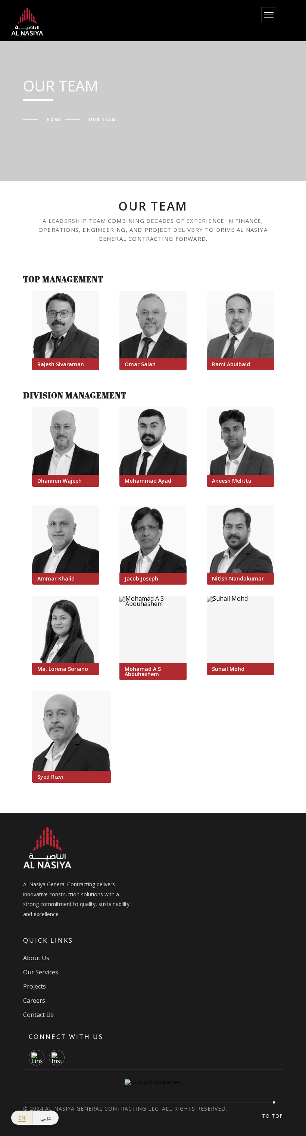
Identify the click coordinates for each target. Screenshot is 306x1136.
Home (54, 119)
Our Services (40, 972)
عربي (45, 1118)
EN (22, 1118)
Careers (34, 1000)
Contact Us (38, 1015)
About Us (36, 958)
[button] (65, 324)
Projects (34, 986)
